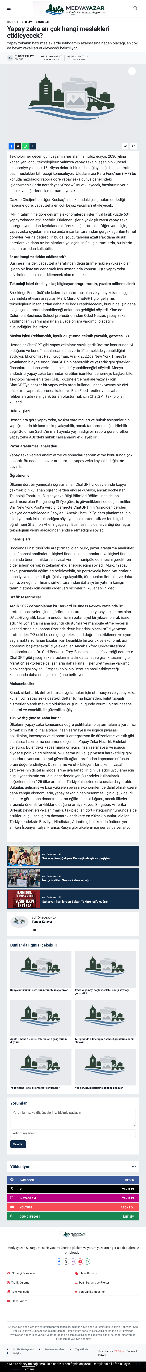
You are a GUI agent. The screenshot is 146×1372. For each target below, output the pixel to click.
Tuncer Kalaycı (42, 921)
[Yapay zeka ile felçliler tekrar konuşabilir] (40, 1067)
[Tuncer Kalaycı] (19, 921)
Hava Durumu (88, 1273)
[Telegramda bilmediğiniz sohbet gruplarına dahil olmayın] (105, 1018)
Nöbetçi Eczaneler (23, 1273)
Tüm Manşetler (20, 1291)
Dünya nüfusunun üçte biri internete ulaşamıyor (39, 989)
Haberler (13, 21)
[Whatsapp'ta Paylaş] (25, 146)
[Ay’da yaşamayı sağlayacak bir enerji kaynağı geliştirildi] (105, 969)
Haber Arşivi (19, 1301)
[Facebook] (59, 1261)
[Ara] (135, 8)
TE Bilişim (119, 1351)
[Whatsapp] (87, 1261)
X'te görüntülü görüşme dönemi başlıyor (99, 1087)
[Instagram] (73, 1261)
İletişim (16, 1353)
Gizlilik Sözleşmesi (22, 1349)
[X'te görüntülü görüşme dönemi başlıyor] (105, 1067)
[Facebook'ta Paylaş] (11, 146)
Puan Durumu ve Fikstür (94, 1282)
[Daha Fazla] (32, 146)
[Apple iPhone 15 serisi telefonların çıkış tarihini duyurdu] (40, 1018)
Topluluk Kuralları (54, 1349)
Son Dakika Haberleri (92, 1291)
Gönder (18, 1144)
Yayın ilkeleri (82, 1349)
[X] (66, 1261)
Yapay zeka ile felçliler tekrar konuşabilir (35, 1087)
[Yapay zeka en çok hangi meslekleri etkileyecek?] (73, 103)
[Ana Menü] (9, 8)
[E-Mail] (35, 930)
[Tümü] (134, 1166)
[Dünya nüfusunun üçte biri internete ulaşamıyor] (40, 969)
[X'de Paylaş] (18, 146)
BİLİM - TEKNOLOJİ (37, 21)
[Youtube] (80, 1261)
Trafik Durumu (20, 1282)
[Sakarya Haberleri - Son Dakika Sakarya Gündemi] (71, 8)
